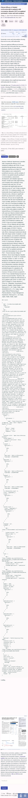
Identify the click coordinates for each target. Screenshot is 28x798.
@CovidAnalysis (17, 793)
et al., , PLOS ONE (14, 134)
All (17, 156)
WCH (17, 774)
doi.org (21, 136)
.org (8, 1)
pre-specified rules (19, 106)
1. (1, 133)
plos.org (17, 136)
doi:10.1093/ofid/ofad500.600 (8, 17)
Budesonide (12, 156)
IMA (13, 774)
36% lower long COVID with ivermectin (11, 4)
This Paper (4, 156)
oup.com (13, 144)
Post (4, 793)
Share (9, 793)
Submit (4, 788)
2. (1, 139)
